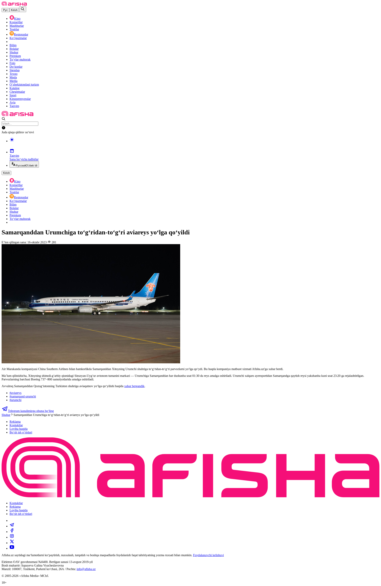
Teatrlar (14, 29)
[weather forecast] (194, 143)
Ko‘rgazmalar (18, 38)
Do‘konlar (16, 66)
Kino (17, 18)
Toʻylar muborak (20, 59)
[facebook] (12, 531)
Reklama (15, 421)
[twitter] (12, 542)
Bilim (13, 45)
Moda (13, 77)
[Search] (22, 9)
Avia (12, 102)
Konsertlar (16, 22)
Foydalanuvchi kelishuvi (208, 555)
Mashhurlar (17, 25)
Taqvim (14, 106)
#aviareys (15, 393)
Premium (15, 56)
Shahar (14, 52)
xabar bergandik (134, 386)
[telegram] (12, 526)
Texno (13, 73)
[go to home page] (14, 4)
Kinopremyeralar (20, 99)
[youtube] (12, 548)
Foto (12, 63)
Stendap (15, 70)
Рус (5, 10)
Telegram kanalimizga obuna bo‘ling (31, 411)
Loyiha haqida (19, 428)
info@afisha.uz (86, 569)
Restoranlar (21, 34)
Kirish (14, 10)
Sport (13, 95)
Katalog (14, 88)
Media (13, 81)
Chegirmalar (17, 91)
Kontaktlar (16, 425)
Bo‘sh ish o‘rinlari (21, 432)
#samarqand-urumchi (23, 396)
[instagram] (12, 537)
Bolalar (14, 48)
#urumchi (15, 400)
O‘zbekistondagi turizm (24, 84)
